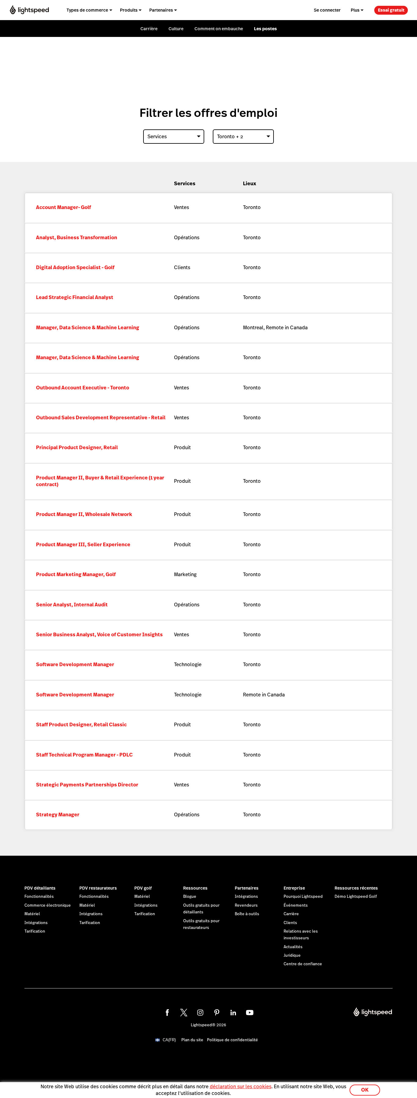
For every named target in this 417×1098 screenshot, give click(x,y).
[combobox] (173, 136)
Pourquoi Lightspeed (303, 896)
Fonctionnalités (39, 896)
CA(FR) (169, 1040)
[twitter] (184, 1012)
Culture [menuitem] (176, 29)
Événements (296, 905)
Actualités (293, 947)
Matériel (32, 914)
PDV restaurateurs (98, 888)
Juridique (292, 955)
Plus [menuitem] (355, 10)
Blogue (189, 896)
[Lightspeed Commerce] (29, 10)
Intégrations (36, 923)
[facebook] (167, 1012)
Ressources (195, 888)
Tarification (34, 931)
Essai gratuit (391, 10)
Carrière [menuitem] (149, 29)
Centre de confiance (303, 964)
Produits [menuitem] (129, 10)
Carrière (291, 914)
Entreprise (294, 888)
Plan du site (192, 1040)
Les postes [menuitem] (265, 29)
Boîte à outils (247, 914)
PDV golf (143, 888)
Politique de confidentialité (232, 1040)
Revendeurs (246, 905)
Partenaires (247, 888)
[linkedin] (233, 1012)
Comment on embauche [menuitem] (218, 29)
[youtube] (250, 1012)
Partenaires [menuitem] (161, 10)
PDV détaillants (40, 888)
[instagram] (200, 1012)
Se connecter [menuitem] (327, 10)
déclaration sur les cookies (240, 1086)
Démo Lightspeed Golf (356, 896)
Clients (290, 923)
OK (364, 1089)
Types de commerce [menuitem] (87, 10)
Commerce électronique (47, 905)
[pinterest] (217, 1012)
